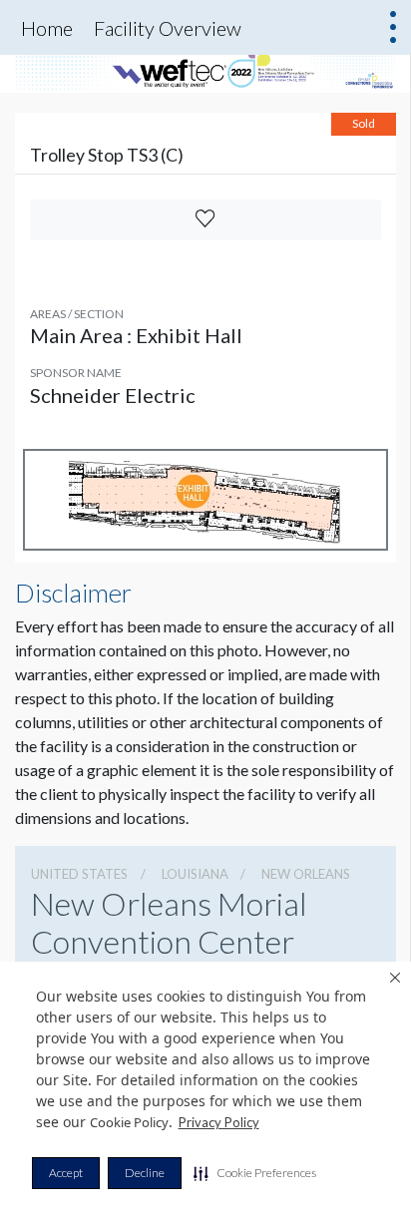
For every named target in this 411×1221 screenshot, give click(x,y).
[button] (255, 1173)
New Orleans (305, 874)
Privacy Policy (219, 1122)
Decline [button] (145, 1172)
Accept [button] (66, 1172)
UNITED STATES (79, 874)
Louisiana (195, 874)
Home (47, 28)
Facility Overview (167, 28)
